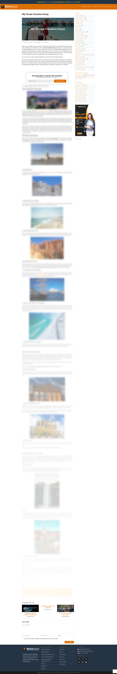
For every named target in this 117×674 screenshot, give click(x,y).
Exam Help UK (25, 580)
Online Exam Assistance (80, 99)
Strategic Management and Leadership (83, 67)
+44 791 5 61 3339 (84, 653)
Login (114, 6)
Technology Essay (79, 69)
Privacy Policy (62, 661)
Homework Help (96, 6)
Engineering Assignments (81, 31)
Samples (110, 6)
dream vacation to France (42, 111)
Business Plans (78, 21)
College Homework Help (80, 97)
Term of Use (62, 664)
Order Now (61, 649)
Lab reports (77, 52)
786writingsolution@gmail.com (86, 651)
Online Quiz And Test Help (81, 101)
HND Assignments (79, 48)
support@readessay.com (84, 649)
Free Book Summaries (80, 38)
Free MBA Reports (79, 42)
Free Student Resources (80, 44)
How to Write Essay (79, 50)
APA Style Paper (78, 15)
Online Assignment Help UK (28, 583)
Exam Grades (62, 654)
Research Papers (78, 62)
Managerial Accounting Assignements (83, 54)
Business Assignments (80, 19)
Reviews (104, 6)
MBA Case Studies (79, 56)
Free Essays (37, 42)
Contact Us (62, 659)
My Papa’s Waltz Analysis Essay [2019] (65, 614)
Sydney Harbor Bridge (42, 274)
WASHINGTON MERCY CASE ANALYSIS (48, 606)
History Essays (78, 46)
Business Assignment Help (81, 84)
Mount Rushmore (49, 172)
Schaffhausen (69, 468)
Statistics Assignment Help (47, 654)
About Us (61, 656)
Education (77, 29)
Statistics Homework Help (81, 95)
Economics (77, 27)
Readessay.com (78, 75)
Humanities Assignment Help (81, 86)
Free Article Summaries (80, 36)
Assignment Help (86, 6)
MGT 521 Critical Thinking (81, 58)
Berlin (23, 372)
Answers (43, 663)
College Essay (78, 25)
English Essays (78, 33)
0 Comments (45, 42)
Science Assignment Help (81, 92)
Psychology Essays (79, 60)
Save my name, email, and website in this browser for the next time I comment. (41, 638)
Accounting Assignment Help (81, 88)
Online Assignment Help (80, 90)
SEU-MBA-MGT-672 (79, 65)
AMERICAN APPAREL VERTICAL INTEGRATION (30, 614)
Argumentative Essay (80, 17)
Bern (55, 513)
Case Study (77, 23)
